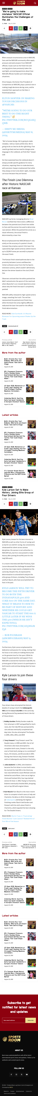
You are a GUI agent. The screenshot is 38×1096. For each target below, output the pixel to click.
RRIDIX (11, 1087)
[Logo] (19, 3)
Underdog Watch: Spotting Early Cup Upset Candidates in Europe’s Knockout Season (14, 400)
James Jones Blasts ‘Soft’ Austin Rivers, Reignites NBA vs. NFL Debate (10, 343)
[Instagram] (16, 1075)
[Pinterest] (11, 28)
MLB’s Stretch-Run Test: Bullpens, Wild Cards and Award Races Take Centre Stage (15, 423)
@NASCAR (8, 104)
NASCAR (10, 8)
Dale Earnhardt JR (13, 326)
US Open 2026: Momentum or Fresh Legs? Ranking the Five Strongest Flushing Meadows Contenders (14, 388)
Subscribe (31, 1020)
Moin (5, 23)
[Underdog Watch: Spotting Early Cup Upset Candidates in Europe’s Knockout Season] (30, 401)
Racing (5, 8)
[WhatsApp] (20, 28)
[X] (25, 28)
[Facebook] (16, 28)
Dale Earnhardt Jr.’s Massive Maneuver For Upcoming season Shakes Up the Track (19, 316)
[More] (30, 28)
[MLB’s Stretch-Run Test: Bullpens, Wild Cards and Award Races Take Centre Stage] (30, 362)
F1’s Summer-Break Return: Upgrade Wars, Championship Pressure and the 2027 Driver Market (15, 473)
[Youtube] (27, 1075)
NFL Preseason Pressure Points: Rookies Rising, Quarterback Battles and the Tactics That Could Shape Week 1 (14, 375)
